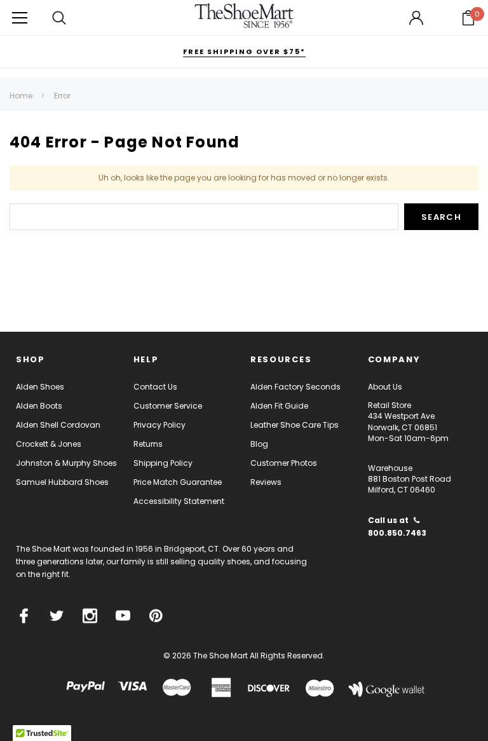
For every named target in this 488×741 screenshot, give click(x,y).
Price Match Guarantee (177, 482)
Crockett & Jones (48, 443)
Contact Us (155, 386)
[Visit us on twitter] (57, 616)
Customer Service (167, 405)
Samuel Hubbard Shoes (62, 482)
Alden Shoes (40, 386)
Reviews (265, 482)
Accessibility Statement (178, 501)
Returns (148, 443)
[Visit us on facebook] (24, 616)
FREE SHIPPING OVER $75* (244, 51)
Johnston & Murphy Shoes (66, 463)
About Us (385, 386)
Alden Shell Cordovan (58, 424)
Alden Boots (39, 405)
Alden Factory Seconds (295, 386)
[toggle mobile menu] (19, 17)
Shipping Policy (163, 463)
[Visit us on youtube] (123, 616)
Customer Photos (283, 463)
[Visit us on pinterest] (156, 616)
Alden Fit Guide (279, 405)
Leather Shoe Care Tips (294, 424)
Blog (259, 443)
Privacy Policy (159, 424)
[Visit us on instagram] (90, 616)
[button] (468, 17)
